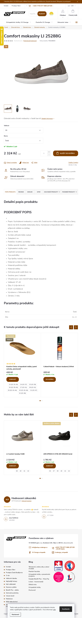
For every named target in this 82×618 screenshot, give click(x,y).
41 (24, 471)
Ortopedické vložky (35, 587)
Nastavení (15, 614)
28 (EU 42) (32, 387)
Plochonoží (32, 590)
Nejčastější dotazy (11, 581)
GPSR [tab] (38, 192)
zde (54, 610)
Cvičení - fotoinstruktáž (36, 582)
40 (20, 471)
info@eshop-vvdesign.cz (39, 547)
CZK (72, 6)
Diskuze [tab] (29, 192)
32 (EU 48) (22, 393)
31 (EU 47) (33, 390)
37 (54, 471)
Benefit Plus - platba (12, 590)
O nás (8, 575)
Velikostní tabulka (11, 578)
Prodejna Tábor (16, 6)
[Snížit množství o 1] (49, 154)
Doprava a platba (11, 587)
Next (76, 327)
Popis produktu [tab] (10, 192)
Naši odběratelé (11, 584)
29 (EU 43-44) (12, 390)
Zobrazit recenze (26, 501)
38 (17, 471)
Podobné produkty (68, 192)
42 (28, 471)
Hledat (42, 14)
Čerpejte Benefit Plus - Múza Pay (39, 579)
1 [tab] (40, 400)
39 (57, 471)
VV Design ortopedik (38, 552)
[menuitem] (18, 22)
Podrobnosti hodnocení (30, 41)
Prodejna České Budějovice (14, 573)
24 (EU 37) (23, 384)
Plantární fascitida (34, 571)
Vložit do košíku (67, 153)
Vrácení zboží (10, 596)
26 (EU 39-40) (13, 387)
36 (50, 471)
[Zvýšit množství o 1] (49, 152)
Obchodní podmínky (12, 593)
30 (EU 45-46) (23, 390)
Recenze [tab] (21, 192)
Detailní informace (47, 119)
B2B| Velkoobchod (11, 602)
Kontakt (6, 6)
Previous (71, 327)
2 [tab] (41, 400)
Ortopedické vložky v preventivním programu (39, 575)
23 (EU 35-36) (13, 384)
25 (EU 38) (32, 384)
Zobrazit (12, 379)
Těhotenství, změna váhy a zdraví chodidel (39, 568)
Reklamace (9, 599)
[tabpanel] (22, 365)
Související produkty (51, 192)
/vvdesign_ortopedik (61, 552)
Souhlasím (66, 609)
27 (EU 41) (23, 387)
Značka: (73, 163)
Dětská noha (32, 584)
